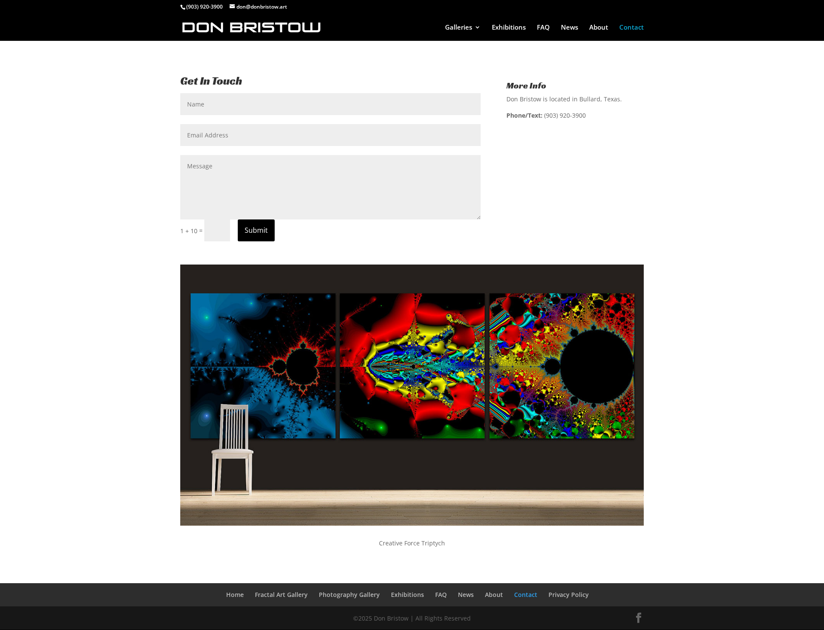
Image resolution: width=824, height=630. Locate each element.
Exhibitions (509, 27)
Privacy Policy (568, 594)
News (569, 27)
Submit (256, 230)
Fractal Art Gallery (281, 594)
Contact (631, 27)
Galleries (458, 27)
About (598, 27)
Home (235, 594)
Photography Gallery (349, 594)
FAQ (543, 27)
